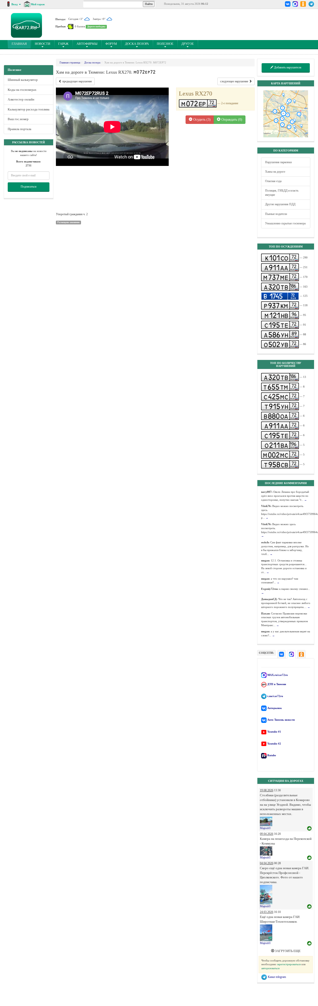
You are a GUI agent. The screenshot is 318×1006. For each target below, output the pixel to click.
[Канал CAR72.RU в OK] (303, 4)
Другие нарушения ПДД (280, 204)
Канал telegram (276, 977)
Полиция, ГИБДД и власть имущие (281, 193)
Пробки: (60, 26)
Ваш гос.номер (18, 119)
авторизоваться (270, 968)
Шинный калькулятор (23, 80)
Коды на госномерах (22, 90)
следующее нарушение (234, 81)
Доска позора (137, 44)
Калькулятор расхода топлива (28, 109)
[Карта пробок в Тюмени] (70, 26)
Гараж (63, 44)
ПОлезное (165, 44)
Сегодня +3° (76, 18)
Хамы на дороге (275, 171)
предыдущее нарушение (77, 81)
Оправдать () (231, 119)
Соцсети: (266, 652)
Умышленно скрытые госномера (285, 223)
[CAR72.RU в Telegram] (311, 4)
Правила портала (19, 129)
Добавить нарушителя (287, 67)
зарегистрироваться (289, 964)
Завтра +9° (99, 18)
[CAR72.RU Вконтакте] (288, 4)
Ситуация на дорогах (285, 780)
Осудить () (201, 119)
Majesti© (265, 828)
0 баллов (80, 26)
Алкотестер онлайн (21, 99)
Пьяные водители (276, 214)
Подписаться (29, 186)
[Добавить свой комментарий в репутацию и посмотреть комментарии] (309, 828)
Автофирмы (87, 44)
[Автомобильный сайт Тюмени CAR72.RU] (26, 25)
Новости (42, 44)
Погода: (60, 18)
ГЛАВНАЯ (21, 44)
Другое (187, 44)
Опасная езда (273, 181)
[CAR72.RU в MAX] (295, 4)
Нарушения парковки (278, 162)
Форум (111, 44)
